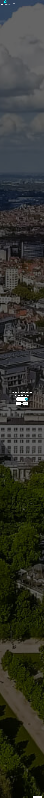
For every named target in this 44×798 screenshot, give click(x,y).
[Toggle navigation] (14, 3)
